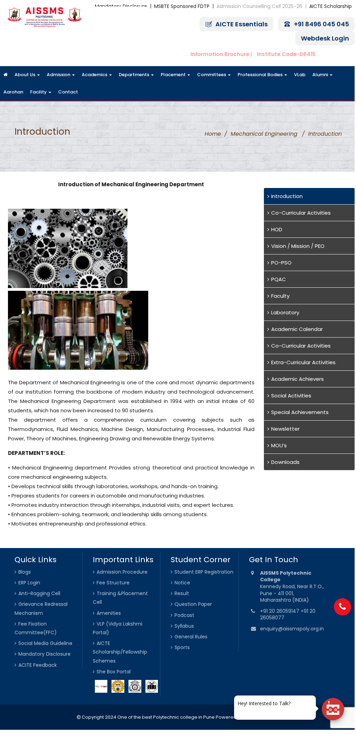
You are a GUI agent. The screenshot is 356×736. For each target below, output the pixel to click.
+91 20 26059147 (280, 611)
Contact (68, 92)
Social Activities (291, 395)
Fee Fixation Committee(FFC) (36, 628)
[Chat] (333, 709)
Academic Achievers (297, 379)
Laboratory (285, 312)
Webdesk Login (325, 38)
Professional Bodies (261, 74)
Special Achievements (300, 412)
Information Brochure (219, 54)
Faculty (280, 295)
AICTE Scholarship (330, 6)
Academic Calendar (297, 329)
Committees (212, 74)
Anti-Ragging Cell (39, 593)
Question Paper (193, 604)
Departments (134, 74)
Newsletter (285, 428)
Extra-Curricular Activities (303, 362)
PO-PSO (281, 262)
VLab (299, 74)
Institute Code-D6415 (286, 54)
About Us (25, 74)
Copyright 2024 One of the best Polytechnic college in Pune (148, 717)
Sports (182, 647)
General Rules (191, 636)
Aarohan (13, 92)
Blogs (24, 571)
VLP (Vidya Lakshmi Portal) (117, 628)
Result (182, 593)
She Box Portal (114, 671)
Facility (39, 92)
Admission (59, 74)
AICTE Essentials (241, 24)
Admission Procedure (122, 571)
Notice (182, 582)
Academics (95, 74)
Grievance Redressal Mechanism (41, 608)
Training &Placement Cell (120, 597)
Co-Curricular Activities (301, 212)
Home (213, 134)
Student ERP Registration (204, 571)
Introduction (287, 196)
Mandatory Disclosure (44, 653)
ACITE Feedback (37, 665)
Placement (174, 74)
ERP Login (29, 582)
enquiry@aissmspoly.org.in (292, 628)
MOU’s (279, 445)
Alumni (320, 74)
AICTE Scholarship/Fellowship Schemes (120, 652)
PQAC (278, 279)
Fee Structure (113, 582)
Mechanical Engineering (264, 134)
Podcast (184, 615)
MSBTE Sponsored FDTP (182, 6)
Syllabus (184, 625)
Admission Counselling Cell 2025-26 (259, 6)
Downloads (285, 462)
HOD (276, 229)
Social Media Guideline (45, 643)
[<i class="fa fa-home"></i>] (5, 74)
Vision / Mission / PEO (297, 246)
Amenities (109, 613)
